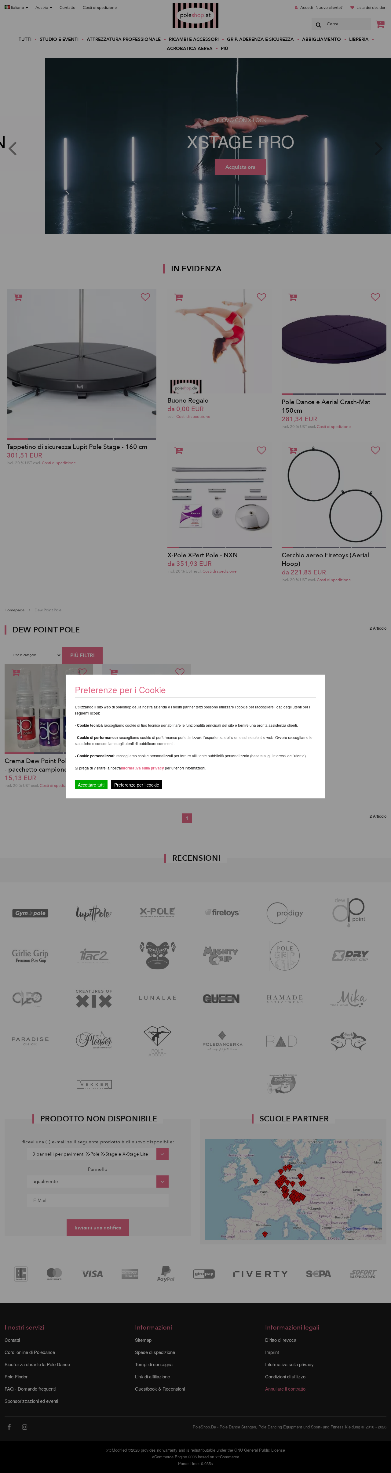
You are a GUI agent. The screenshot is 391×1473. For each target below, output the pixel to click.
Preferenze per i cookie (136, 785)
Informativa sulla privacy (142, 768)
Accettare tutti (91, 785)
